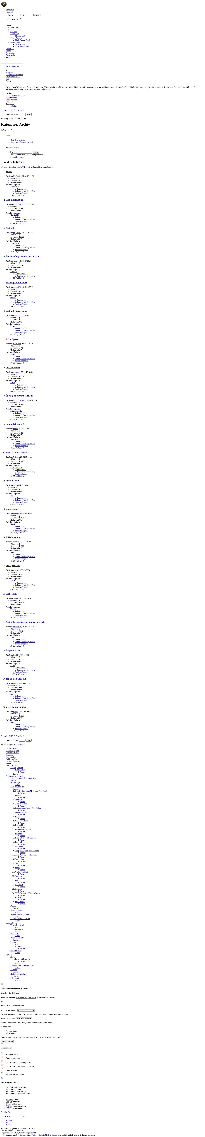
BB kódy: (9, 1100)
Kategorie (9, 72)
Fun (16, 880)
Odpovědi (26, 167)
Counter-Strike (11, 923)
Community (14, 34)
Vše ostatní (14, 978)
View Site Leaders (22, 46)
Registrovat (10, 10)
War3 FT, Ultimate (22, 821)
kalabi (15, 655)
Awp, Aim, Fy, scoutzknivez (26, 855)
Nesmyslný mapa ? (15, 424)
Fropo (15, 429)
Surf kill (10, 228)
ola (14, 485)
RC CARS (19, 897)
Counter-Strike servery (14, 75)
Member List (20, 36)
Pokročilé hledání (12, 66)
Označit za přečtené (17, 140)
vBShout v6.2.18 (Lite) (27, 1135)
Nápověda (9, 12)
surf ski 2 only (12, 480)
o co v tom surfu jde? (16, 707)
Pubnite (18, 795)
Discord (13, 780)
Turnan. (16, 261)
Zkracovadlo (10, 55)
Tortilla (16, 598)
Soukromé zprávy (12, 753)
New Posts (14, 27)
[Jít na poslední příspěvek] (23, 195)
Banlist (8, 51)
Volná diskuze (15, 951)
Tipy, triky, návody (17, 925)
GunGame (19, 846)
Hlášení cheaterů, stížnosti (20, 914)
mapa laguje (12, 509)
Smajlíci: (9, 1102)
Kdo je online (11, 757)
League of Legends (22, 959)
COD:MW (19, 885)
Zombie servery (21, 812)
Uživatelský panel (12, 751)
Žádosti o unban (16, 910)
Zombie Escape (21, 804)
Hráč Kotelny (20, 770)
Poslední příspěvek (46, 167)
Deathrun (18, 834)
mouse (15, 683)
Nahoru (22, 744)
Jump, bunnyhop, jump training (27, 851)
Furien (17, 868)
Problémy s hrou (16, 929)
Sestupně (11, 1033)
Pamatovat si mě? (15, 19)
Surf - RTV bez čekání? (17, 452)
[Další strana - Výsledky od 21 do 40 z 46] (14, 110)
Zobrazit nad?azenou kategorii (21, 142)
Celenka (16, 457)
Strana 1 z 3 (5, 110)
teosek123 (17, 287)
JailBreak (18, 800)
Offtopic (9, 955)
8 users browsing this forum (26, 998)
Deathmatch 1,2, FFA (23, 829)
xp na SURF (14, 650)
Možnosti (8, 135)
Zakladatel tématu (15, 167)
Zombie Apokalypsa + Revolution (28, 808)
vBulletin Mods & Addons (48, 1135)
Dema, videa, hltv (17, 938)
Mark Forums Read (22, 40)
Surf (7, 79)
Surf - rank (11, 594)
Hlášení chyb (15, 783)
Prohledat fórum (12, 759)
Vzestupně (12, 1031)
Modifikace (14, 934)
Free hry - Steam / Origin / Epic (22, 965)
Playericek (17, 233)
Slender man (20, 902)
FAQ (12, 29)
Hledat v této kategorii (12, 147)
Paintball (18, 842)
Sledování (9, 755)
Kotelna (9, 1120)
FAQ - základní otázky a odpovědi (23, 778)
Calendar (13, 32)
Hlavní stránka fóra (13, 761)
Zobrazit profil (20, 189)
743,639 (13, 106)
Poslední (19, 110)
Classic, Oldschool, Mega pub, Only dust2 (31, 791)
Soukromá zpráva (21, 193)
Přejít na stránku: (12, 114)
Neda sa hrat (14, 537)
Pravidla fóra (10, 53)
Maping (13, 942)
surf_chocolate (13, 367)
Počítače (13, 970)
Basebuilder (19, 825)
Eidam (15, 712)
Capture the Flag (21, 872)
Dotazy (13, 906)
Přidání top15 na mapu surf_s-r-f (24, 256)
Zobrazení (35, 167)
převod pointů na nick (16, 282)
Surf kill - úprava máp (17, 311)
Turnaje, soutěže (12, 765)
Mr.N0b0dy (17, 627)
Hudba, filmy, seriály (18, 974)
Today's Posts (20, 44)
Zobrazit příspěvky (35, 155)
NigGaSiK (17, 176)
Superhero (19, 876)
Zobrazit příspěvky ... (9, 1010)
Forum (8, 25)
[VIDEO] (9, 1106)
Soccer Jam (19, 859)
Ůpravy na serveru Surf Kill (19, 395)
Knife (17, 817)
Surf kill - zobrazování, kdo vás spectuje (25, 622)
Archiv (22, 772)
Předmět (4, 167)
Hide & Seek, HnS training (25, 838)
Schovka (18, 889)
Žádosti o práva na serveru (20, 919)
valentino (16, 372)
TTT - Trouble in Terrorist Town (27, 893)
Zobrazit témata (19, 155)
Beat (15, 315)
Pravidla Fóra (6, 1112)
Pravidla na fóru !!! (17, 95)
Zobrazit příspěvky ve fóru (25, 191)
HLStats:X (10, 49)
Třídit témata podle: (8, 1019)
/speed (9, 171)
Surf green (13, 339)
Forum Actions (16, 38)
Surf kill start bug (14, 200)
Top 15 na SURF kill (16, 679)
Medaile (9, 57)
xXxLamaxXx (18, 400)
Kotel (8, 98)
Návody (18, 946)
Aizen (15, 570)
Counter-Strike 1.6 (13, 77)
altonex (16, 542)
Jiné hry (13, 957)
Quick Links (15, 42)
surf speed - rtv (13, 565)
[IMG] (8, 1104)
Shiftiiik (16, 514)
